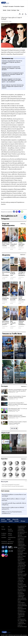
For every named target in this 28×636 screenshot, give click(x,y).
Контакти (3, 537)
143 (9, 247)
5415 (20, 303)
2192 (20, 278)
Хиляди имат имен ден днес (21, 244)
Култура (13, 10)
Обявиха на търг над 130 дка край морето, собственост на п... (12, 512)
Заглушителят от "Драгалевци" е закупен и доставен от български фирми (17, 403)
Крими (4, 10)
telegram (19, 212)
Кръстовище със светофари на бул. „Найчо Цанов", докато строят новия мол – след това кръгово (6, 274)
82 (17, 392)
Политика (17, 6)
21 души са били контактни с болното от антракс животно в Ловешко (17, 397)
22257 (12, 328)
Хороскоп (4, 459)
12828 (11, 358)
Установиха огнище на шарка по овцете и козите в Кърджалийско (17, 422)
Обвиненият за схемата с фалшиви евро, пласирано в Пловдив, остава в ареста (13, 298)
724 (17, 418)
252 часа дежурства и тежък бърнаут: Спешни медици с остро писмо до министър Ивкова (5, 298)
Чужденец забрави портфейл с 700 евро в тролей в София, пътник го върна (21, 323)
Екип (9, 527)
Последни (4, 386)
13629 (12, 278)
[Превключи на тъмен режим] (26, 14)
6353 (4, 328)
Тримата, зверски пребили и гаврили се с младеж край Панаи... (13, 499)
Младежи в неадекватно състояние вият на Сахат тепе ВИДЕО (14, 495)
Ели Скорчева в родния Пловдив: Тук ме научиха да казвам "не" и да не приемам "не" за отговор (13, 244)
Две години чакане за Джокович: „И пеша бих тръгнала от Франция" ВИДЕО (7, 351)
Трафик (11, 521)
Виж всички (23, 223)
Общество (15, 519)
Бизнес (22, 6)
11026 (4, 278)
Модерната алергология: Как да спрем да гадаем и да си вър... (13, 451)
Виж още (13, 428)
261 (17, 411)
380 (17, 405)
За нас (2, 527)
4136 (12, 303)
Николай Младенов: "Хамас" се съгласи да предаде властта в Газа (17, 409)
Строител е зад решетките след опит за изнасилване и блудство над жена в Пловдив (17, 391)
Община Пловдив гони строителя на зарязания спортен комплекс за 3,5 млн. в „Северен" (13, 274)
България (10, 6)
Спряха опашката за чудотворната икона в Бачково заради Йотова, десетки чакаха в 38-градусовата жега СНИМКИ (20, 349)
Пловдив (5, 6)
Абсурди (23, 521)
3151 (20, 328)
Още (18, 10)
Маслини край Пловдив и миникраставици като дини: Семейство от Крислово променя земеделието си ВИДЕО (20, 373)
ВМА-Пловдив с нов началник (13, 323)
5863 (20, 249)
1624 (12, 249)
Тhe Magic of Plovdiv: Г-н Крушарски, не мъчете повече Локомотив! (21, 274)
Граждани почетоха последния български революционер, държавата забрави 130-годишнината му (17, 417)
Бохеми (17, 521)
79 (17, 399)
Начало (3, 519)
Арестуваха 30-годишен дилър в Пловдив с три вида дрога (5, 323)
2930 (4, 303)
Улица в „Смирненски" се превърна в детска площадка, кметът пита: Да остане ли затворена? (8, 374)
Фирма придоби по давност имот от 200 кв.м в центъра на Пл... (13, 508)
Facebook (14, 212)
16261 (23, 382)
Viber (17, 212)
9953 (22, 358)
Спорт (9, 10)
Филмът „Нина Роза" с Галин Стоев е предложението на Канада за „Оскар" (6, 244)
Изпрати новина (27, 311)
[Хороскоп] (14, 477)
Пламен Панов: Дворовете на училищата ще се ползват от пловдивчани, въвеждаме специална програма (22, 298)
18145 (10, 452)
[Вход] (19, 14)
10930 (11, 382)
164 (17, 424)
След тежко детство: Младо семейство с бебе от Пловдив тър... (14, 504)
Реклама (3, 529)
